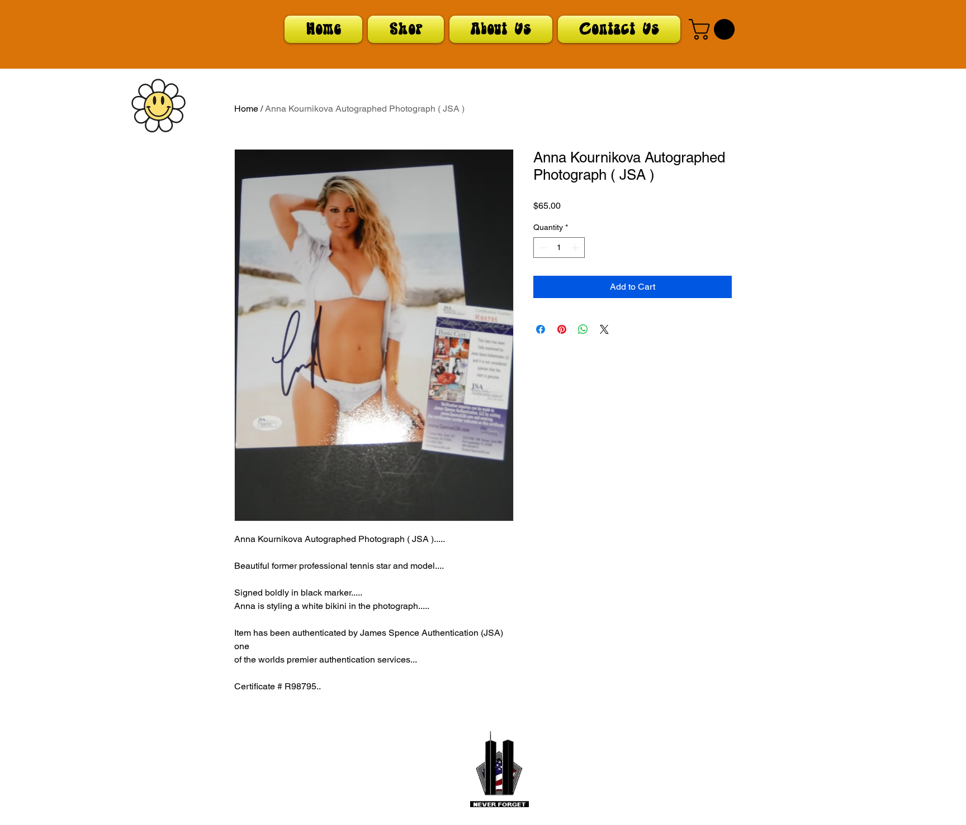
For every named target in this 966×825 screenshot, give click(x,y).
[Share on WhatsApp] (583, 329)
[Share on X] (604, 329)
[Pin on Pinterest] (562, 329)
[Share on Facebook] (540, 329)
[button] (714, 29)
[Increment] (576, 247)
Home (246, 108)
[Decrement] (542, 247)
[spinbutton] (559, 247)
